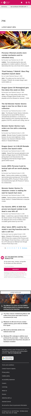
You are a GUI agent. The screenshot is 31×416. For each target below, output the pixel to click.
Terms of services (20, 272)
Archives (24, 248)
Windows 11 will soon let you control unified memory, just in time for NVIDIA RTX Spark (15, 323)
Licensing (4, 387)
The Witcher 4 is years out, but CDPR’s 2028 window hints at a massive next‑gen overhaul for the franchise (16, 307)
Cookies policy (6, 376)
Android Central (6, 401)
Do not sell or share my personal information (14, 405)
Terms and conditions (8, 365)
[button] (29, 2)
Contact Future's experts (8, 368)
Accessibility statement (8, 379)
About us (4, 390)
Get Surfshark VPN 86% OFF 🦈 (19, 6)
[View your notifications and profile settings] (21, 2)
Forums (4, 394)
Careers (4, 383)
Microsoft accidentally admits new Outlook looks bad (14, 330)
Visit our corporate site (14, 353)
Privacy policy (5, 372)
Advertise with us (7, 398)
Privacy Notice (21, 273)
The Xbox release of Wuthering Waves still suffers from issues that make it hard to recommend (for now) (16, 315)
